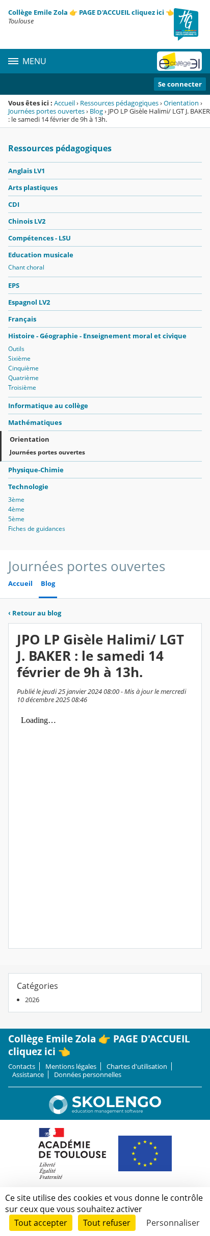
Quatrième (23, 377)
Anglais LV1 (26, 170)
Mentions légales (70, 1066)
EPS (13, 285)
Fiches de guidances (36, 528)
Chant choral (26, 267)
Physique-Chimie (36, 469)
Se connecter (180, 84)
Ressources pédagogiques (119, 103)
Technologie (28, 486)
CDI (13, 204)
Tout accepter (40, 1222)
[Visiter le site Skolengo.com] (105, 1111)
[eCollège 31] (179, 61)
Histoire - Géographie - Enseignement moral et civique (97, 335)
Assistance (28, 1074)
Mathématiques (35, 422)
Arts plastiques (33, 187)
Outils (16, 348)
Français (22, 319)
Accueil (64, 103)
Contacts (21, 1066)
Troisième (22, 387)
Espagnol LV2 (29, 302)
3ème (16, 499)
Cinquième (23, 368)
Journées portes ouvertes (46, 111)
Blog (96, 111)
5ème (16, 519)
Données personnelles (87, 1074)
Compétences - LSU (39, 238)
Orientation (181, 103)
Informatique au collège (48, 405)
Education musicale (40, 254)
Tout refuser (106, 1222)
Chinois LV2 (26, 221)
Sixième (19, 358)
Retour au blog (34, 612)
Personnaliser (173, 1222)
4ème (16, 509)
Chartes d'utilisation (137, 1066)
